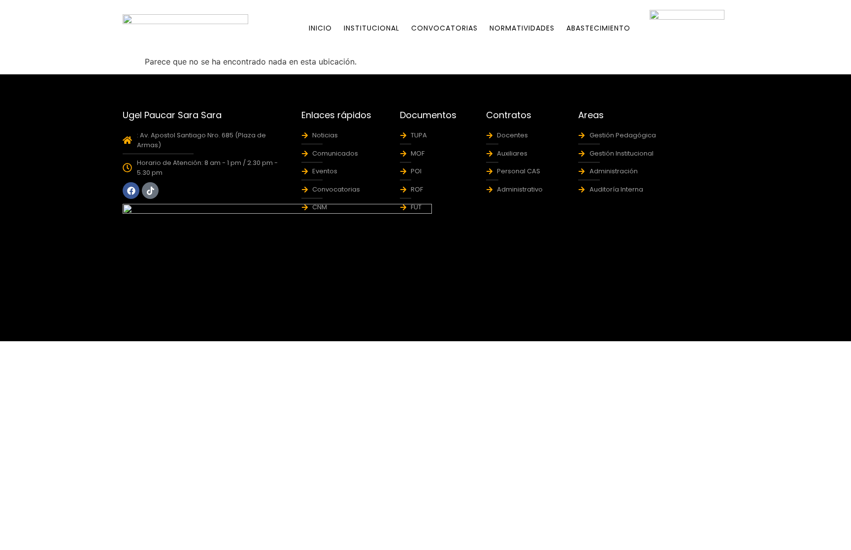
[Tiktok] (150, 190)
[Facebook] (131, 190)
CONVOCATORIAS (444, 28)
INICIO (320, 28)
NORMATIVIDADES (522, 28)
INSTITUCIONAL (371, 28)
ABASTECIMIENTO (598, 28)
